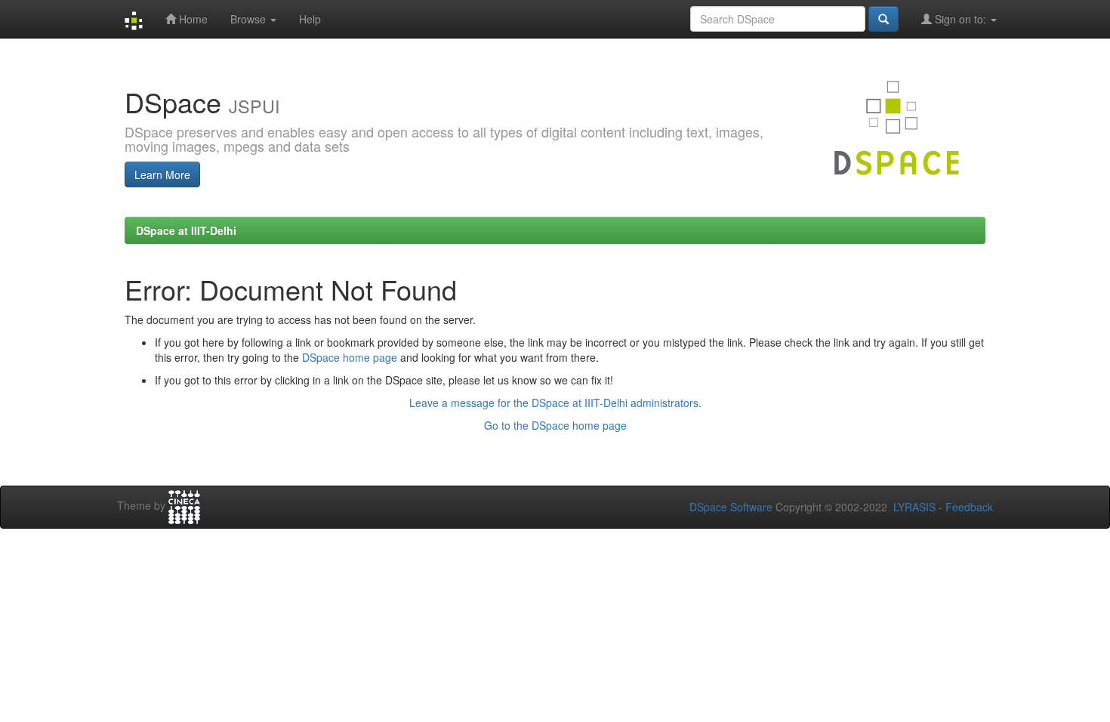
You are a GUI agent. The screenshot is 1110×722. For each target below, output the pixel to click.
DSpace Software (730, 506)
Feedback (969, 506)
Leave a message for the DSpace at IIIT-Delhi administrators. (555, 402)
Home (192, 18)
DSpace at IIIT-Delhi (186, 230)
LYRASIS (914, 506)
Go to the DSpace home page (555, 425)
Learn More (162, 174)
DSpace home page (349, 357)
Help (310, 18)
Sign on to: (960, 18)
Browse (249, 18)
